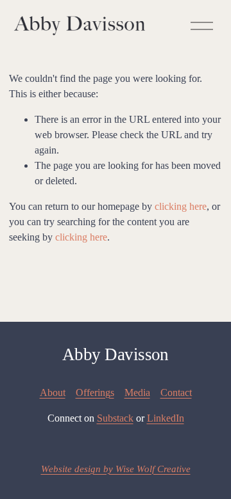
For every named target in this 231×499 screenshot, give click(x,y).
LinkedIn (165, 418)
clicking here (181, 206)
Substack (115, 418)
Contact (176, 392)
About (52, 392)
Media (137, 392)
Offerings (95, 392)
